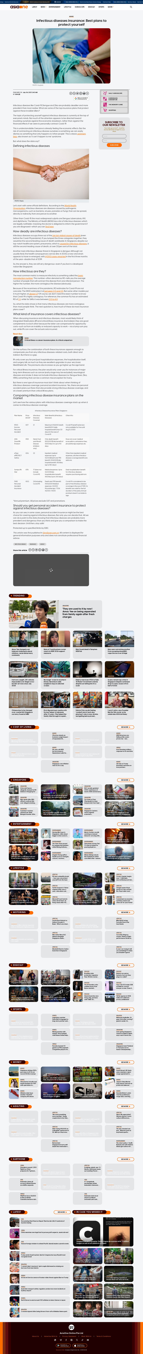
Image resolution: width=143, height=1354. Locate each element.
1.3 (19, 299)
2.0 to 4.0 (53, 299)
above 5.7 (33, 294)
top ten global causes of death (66, 235)
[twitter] (74, 93)
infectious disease (20, 544)
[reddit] (84, 93)
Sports (101, 7)
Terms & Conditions (104, 1336)
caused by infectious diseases (73, 243)
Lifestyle (67, 7)
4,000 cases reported (55, 256)
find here (49, 226)
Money (42, 544)
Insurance (33, 544)
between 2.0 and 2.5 (53, 291)
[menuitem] (34, 7)
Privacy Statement (69, 1336)
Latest (34, 7)
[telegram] (77, 93)
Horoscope (79, 7)
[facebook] (70, 93)
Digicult (91, 7)
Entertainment (54, 7)
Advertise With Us (50, 1336)
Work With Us (86, 1336)
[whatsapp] (80, 93)
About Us (35, 1336)
